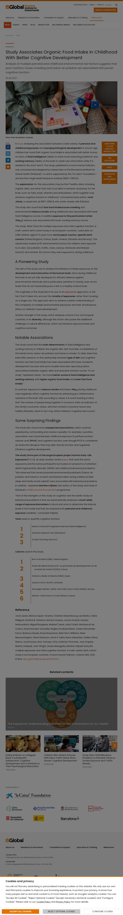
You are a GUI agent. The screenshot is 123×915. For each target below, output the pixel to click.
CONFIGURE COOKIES (102, 911)
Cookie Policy (43, 901)
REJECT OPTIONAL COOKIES (61, 911)
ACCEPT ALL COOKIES (20, 911)
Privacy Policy (63, 901)
